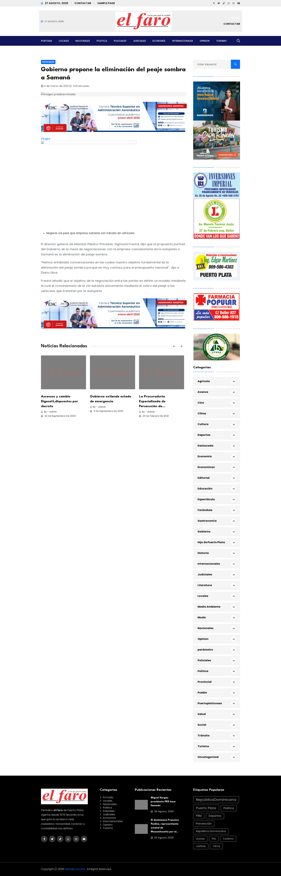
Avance (203, 392)
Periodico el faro (75, 869)
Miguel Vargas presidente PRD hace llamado (163, 802)
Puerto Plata (206, 808)
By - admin (50, 411)
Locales (64, 40)
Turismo (221, 40)
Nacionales (82, 40)
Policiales (120, 40)
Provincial (205, 682)
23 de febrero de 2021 (155, 416)
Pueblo (202, 692)
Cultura (203, 424)
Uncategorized (208, 757)
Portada (46, 40)
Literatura (205, 585)
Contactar (82, 3)
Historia (203, 553)
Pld (214, 839)
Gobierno (204, 531)
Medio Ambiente (209, 607)
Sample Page (106, 3)
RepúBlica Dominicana (211, 831)
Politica (102, 40)
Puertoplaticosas (210, 703)
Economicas (206, 467)
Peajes (45, 138)
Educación (205, 488)
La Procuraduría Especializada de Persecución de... (152, 401)
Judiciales (139, 40)
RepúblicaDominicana (216, 799)
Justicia (201, 846)
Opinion (204, 40)
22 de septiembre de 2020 (60, 416)
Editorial (204, 478)
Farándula (205, 510)
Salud (202, 714)
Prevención (204, 824)
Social (202, 725)
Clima (202, 413)
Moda (202, 617)
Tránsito (204, 735)
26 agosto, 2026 (164, 811)
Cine (201, 403)
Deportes (204, 435)
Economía (159, 40)
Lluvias (200, 839)
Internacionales (182, 40)
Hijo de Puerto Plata (211, 542)
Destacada (205, 446)
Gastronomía (207, 521)
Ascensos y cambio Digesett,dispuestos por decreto (59, 401)
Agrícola (204, 381)
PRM (198, 816)
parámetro (205, 650)
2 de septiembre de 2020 (108, 411)
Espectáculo (206, 499)
